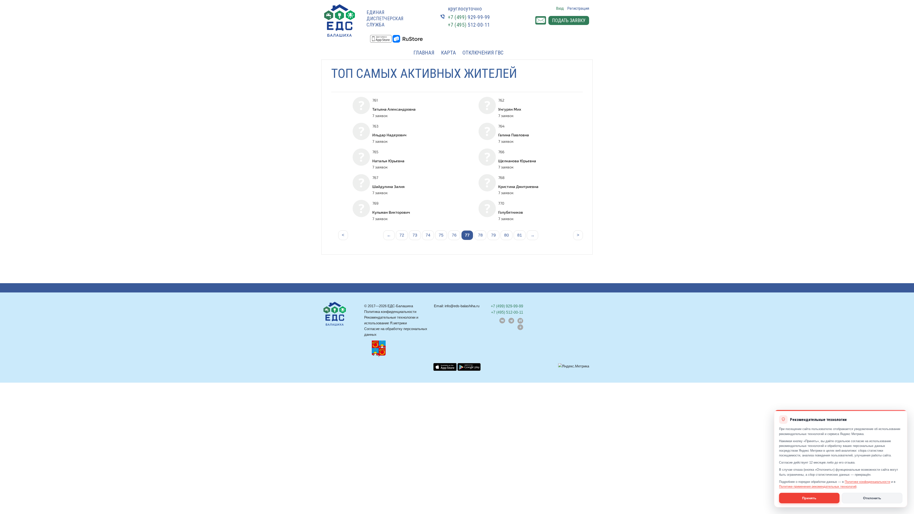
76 (454, 235)
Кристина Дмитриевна (518, 186)
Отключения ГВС (482, 53)
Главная (423, 53)
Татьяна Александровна (394, 109)
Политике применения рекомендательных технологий (817, 486)
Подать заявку (569, 20)
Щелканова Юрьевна (517, 160)
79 (493, 235)
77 (467, 235)
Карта (448, 53)
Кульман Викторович (391, 212)
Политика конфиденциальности (390, 312)
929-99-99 (469, 17)
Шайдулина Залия (388, 186)
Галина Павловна (513, 135)
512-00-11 (469, 25)
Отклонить (872, 498)
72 (401, 235)
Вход (560, 8)
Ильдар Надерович (389, 135)
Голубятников (510, 212)
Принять (809, 498)
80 (506, 235)
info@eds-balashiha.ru (462, 306)
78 (480, 235)
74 (428, 235)
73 (414, 235)
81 (519, 235)
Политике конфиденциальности (867, 482)
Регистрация (578, 8)
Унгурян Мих (509, 109)
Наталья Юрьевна (388, 160)
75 (441, 235)
